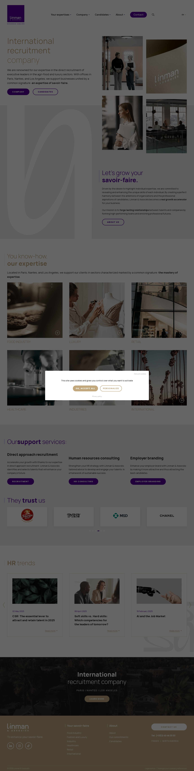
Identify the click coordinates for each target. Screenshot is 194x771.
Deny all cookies (140, 374)
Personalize (111, 388)
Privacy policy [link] (97, 396)
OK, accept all (85, 388)
